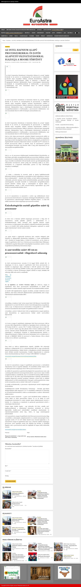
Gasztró (48, 32)
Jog (65, 32)
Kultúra (70, 32)
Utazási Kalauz (23, 36)
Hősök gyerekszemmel (61, 132)
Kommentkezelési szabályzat (61, 36)
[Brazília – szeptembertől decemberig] (7, 530)
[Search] (79, 33)
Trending (39, 527)
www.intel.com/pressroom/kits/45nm (15, 429)
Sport (11, 36)
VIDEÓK (37, 36)
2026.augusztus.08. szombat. (20, 532)
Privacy (43, 36)
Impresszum (50, 36)
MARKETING (4, 36)
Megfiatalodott (16, 503)
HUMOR (33, 32)
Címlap (3, 29)
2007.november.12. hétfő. (26, 62)
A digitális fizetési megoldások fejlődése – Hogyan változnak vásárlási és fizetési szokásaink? (43, 495)
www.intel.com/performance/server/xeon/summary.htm (20, 356)
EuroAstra (7, 46)
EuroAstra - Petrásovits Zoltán (12, 62)
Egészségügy (40, 32)
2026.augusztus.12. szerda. (44, 550)
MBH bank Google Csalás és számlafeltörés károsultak (21, 29)
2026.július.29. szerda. (44, 557)
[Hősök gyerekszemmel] (32, 556)
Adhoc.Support (53, 29)
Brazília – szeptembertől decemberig (18, 530)
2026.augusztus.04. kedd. (44, 534)
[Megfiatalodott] (7, 504)
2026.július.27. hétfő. (18, 505)
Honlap (7, 476)
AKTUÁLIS (39, 29)
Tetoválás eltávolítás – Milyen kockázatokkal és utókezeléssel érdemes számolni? (43, 531)
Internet (59, 32)
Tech (15, 36)
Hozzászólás (8, 448)
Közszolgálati (43, 554)
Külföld (11, 32)
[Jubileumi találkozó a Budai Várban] (7, 494)
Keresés (58, 46)
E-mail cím (8, 471)
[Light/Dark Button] (76, 32)
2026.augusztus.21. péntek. (20, 496)
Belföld (27, 32)
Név (6, 466)
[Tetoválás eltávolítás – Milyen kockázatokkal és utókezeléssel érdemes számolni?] (32, 530)
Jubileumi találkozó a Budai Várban (17, 494)
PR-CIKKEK (31, 36)
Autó (53, 32)
